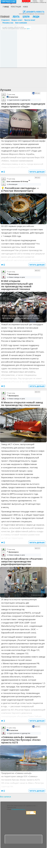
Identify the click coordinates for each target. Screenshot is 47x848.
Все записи (5, 796)
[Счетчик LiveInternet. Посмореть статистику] (31, 814)
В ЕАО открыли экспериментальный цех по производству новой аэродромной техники (17, 285)
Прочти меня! (26, 1)
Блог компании (21, 22)
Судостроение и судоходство (19, 100)
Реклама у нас (8, 22)
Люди (36, 16)
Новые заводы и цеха (17, 277)
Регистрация (16, 6)
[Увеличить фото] (23, 124)
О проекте (5, 20)
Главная (4, 16)
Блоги (26, 16)
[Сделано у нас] (9, 2)
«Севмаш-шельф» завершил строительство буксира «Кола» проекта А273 (21, 740)
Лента (16, 16)
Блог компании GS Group (18, 181)
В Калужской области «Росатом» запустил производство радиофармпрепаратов (22, 561)
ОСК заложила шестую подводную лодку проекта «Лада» (23, 105)
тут (28, 28)
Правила (35, 1)
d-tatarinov (13, 97)
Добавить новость (35, 12)
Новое (25, 6)
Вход (6, 7)
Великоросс (14, 274)
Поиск (41, 1)
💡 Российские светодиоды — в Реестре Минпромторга (20, 189)
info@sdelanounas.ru (18, 809)
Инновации (13, 184)
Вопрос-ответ (17, 20)
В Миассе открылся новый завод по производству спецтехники (22, 403)
